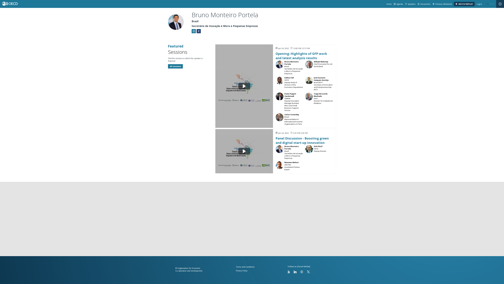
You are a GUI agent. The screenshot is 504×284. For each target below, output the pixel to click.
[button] (464, 4)
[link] (424, 4)
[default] (389, 4)
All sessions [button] (175, 66)
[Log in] (500, 4)
